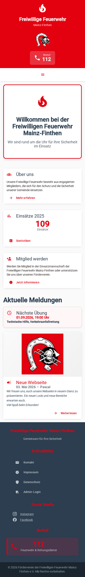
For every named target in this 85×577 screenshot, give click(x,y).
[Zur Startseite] (42, 39)
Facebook (26, 519)
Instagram (27, 514)
